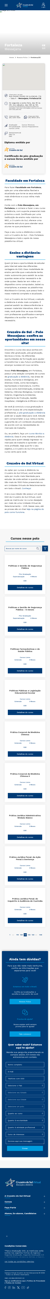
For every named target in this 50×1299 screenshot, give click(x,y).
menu (7, 5)
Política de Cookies (13, 1283)
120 (21, 935)
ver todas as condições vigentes (19, 1261)
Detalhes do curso (25, 587)
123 (33, 935)
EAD (25, 581)
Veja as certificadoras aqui (15, 1281)
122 (29, 935)
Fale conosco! (25, 1034)
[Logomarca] (24, 5)
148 (40, 935)
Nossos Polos (22, 57)
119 (17, 935)
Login (43, 7)
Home (11, 57)
